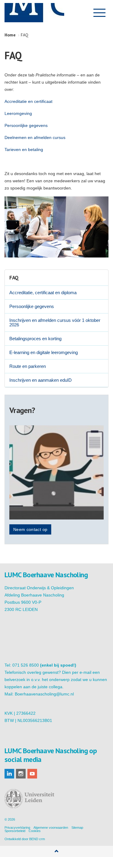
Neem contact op (30, 529)
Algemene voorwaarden (50, 827)
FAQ (14, 277)
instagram (21, 773)
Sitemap (77, 827)
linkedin (9, 773)
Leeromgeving (18, 113)
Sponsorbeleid (15, 831)
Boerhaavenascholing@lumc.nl (44, 694)
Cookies (35, 831)
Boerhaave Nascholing (34, 12)
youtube (32, 773)
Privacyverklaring (17, 827)
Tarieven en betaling (24, 149)
